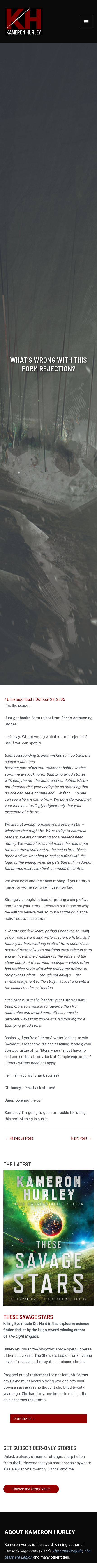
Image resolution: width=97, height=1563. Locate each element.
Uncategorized (19, 699)
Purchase (23, 1419)
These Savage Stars (28, 1316)
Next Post (81, 1138)
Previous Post (19, 1138)
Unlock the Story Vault (31, 1489)
